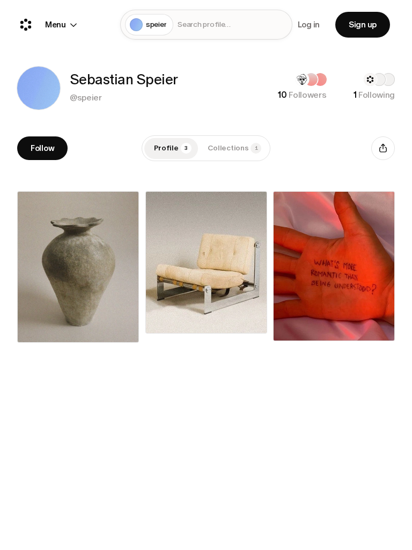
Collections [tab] (233, 148)
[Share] (383, 148)
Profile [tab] (171, 148)
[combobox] (232, 25)
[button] (38, 88)
